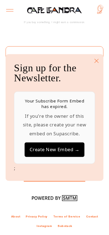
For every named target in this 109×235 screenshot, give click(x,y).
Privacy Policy (37, 217)
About (15, 217)
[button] (10, 10)
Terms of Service (66, 217)
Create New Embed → (55, 149)
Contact (92, 217)
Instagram (44, 226)
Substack (65, 226)
